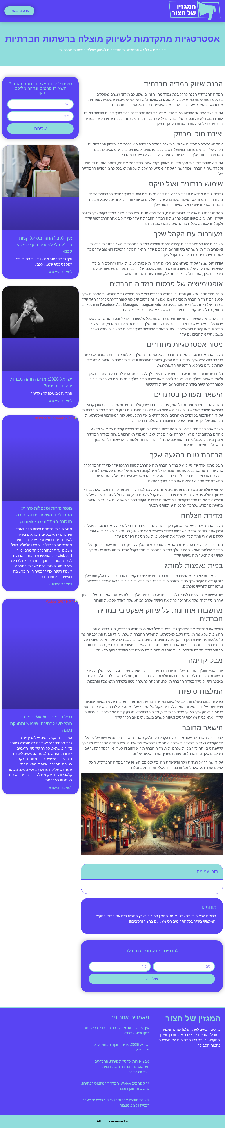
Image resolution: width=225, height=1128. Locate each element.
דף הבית (159, 50)
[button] (112, 11)
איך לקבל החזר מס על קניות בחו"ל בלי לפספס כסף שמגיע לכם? (44, 245)
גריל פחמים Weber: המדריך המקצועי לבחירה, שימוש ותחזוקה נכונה (41, 723)
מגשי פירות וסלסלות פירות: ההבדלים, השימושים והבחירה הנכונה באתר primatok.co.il (44, 515)
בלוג (146, 50)
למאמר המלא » (60, 272)
